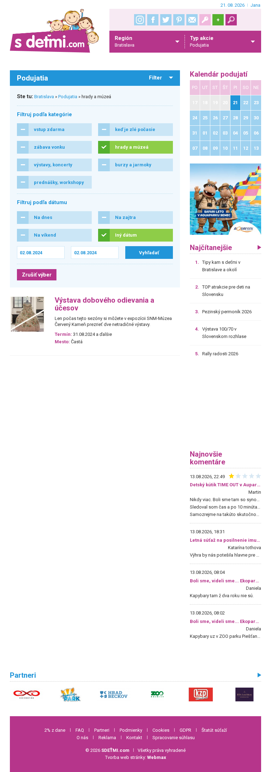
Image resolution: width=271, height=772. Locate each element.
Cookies (160, 730)
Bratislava (44, 96)
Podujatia (67, 96)
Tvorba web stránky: (135, 757)
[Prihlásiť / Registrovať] (205, 19)
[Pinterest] (179, 19)
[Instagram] (139, 19)
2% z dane (54, 730)
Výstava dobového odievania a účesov (104, 304)
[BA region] (225, 199)
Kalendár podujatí (218, 74)
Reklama (107, 737)
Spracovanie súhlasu (173, 737)
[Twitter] (165, 19)
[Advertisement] (225, 406)
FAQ (80, 730)
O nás (82, 737)
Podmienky (131, 730)
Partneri (101, 730)
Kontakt (134, 737)
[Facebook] (152, 19)
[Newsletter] (192, 19)
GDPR (185, 730)
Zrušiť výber (37, 275)
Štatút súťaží (214, 730)
